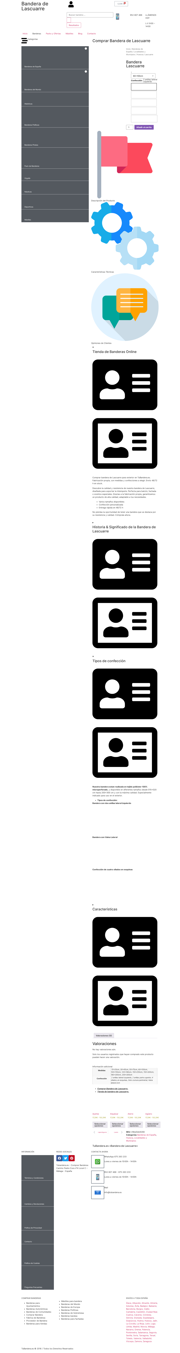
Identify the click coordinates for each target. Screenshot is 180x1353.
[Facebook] (59, 1158)
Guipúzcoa (131, 1320)
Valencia (137, 1338)
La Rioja (140, 1323)
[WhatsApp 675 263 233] (97, 1161)
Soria (135, 1335)
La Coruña (131, 1323)
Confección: (137, 80)
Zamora (138, 1341)
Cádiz (146, 1309)
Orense (138, 1329)
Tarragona (144, 1335)
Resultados (74, 25)
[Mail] (97, 1192)
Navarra (129, 1329)
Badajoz (144, 1306)
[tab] (125, 166)
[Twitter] (65, 1158)
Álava (128, 1303)
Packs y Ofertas (53, 33)
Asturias (130, 1306)
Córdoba (147, 1315)
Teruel (152, 1335)
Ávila (137, 1306)
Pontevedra (131, 1332)
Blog (80, 33)
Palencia (146, 1329)
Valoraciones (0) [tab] (104, 1035)
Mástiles (69, 33)
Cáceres (138, 1315)
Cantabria (130, 1312)
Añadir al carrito (144, 127)
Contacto (91, 33)
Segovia (152, 1332)
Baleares (153, 1306)
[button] (55, 57)
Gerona (129, 1318)
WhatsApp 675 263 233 (115, 1156)
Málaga (151, 1326)
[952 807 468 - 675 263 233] (97, 1177)
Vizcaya (129, 1341)
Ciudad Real (151, 1312)
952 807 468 (136, 15)
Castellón (140, 1312)
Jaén (155, 1320)
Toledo (129, 1338)
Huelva (140, 1320)
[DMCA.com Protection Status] (72, 1195)
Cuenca (129, 1315)
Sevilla (129, 1335)
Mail (106, 1187)
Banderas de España (146, 1135)
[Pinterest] (72, 1158)
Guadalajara (148, 1318)
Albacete (136, 1303)
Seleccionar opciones (100, 1125)
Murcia (144, 1326)
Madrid (136, 1326)
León (147, 1323)
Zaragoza (147, 1341)
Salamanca (143, 1332)
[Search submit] (69, 20)
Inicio (25, 33)
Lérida (129, 1326)
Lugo (153, 1323)
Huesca (140, 54)
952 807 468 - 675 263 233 (117, 1172)
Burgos (139, 1309)
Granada (138, 1318)
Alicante (145, 1303)
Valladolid (146, 1338)
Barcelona (130, 1309)
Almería (153, 1303)
